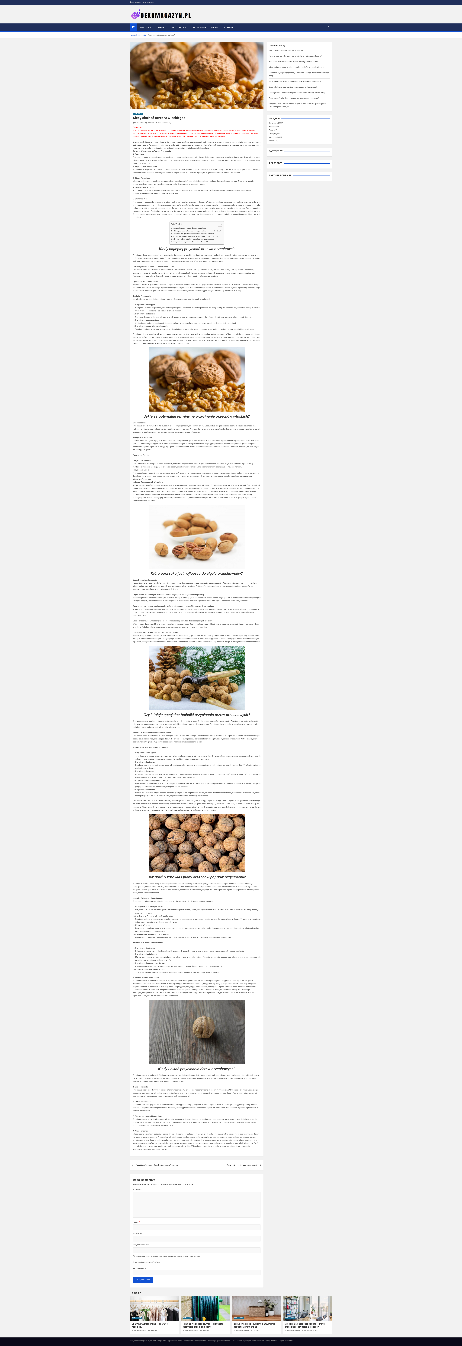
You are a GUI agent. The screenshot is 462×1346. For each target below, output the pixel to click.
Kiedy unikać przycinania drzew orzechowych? (190, 242)
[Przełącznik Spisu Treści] (218, 225)
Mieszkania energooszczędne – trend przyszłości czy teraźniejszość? (296, 67)
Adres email (138, 1233)
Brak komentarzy (164, 123)
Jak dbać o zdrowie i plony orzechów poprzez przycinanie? (195, 239)
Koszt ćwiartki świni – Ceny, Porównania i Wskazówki (157, 1165)
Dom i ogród (146, 27)
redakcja (151, 123)
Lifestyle (183, 27)
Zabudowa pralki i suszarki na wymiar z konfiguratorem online (293, 62)
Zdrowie (215, 27)
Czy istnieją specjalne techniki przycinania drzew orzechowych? (197, 236)
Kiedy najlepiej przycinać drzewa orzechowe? (190, 228)
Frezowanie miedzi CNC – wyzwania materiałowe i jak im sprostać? (295, 81)
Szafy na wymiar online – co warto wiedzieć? (287, 50)
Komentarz (138, 1189)
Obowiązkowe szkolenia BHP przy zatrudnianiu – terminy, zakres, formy (297, 93)
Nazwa (136, 1222)
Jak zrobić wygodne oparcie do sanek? (242, 1165)
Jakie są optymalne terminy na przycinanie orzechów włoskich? (197, 231)
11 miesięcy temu (191, 1330)
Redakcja (228, 27)
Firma (171, 27)
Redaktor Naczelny (311, 1330)
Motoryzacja (199, 27)
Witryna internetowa (141, 1245)
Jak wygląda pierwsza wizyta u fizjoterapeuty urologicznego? (293, 87)
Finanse (160, 27)
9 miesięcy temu (140, 1330)
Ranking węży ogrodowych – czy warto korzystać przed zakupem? (295, 56)
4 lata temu (139, 123)
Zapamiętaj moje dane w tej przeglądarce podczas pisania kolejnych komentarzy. (168, 1256)
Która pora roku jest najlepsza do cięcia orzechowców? (193, 233)
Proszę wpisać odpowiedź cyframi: (146, 1262)
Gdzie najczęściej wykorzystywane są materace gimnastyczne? (294, 98)
